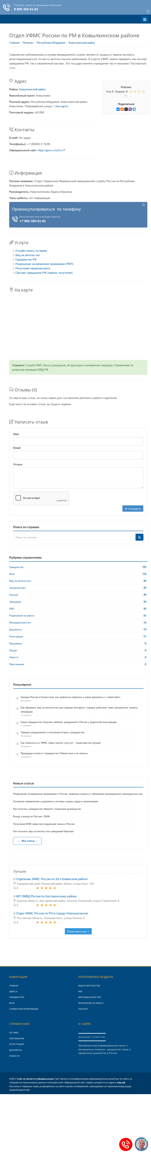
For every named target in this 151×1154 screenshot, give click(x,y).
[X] (126, 109)
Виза (12, 1002)
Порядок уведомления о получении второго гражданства (52, 732)
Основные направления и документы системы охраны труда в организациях (55, 801)
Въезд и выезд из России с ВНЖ (31, 816)
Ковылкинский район (82, 42)
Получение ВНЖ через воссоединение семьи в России (43, 824)
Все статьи (28, 840)
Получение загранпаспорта (32, 268)
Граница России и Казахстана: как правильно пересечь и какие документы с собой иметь (70, 697)
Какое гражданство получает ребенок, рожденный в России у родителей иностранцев (69, 722)
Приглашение (16, 1038)
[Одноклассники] (122, 109)
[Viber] (130, 109)
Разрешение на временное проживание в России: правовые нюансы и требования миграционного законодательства (78, 793)
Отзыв (17, 464)
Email (16, 448)
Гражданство (16, 997)
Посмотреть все (77, 931)
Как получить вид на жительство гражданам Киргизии (43, 831)
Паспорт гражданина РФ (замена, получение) (44, 272)
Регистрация (16, 1044)
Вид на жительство (27, 255)
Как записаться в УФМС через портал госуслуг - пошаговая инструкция (61, 742)
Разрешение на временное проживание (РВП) (44, 264)
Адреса (13, 991)
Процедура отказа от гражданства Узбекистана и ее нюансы (54, 753)
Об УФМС (14, 1032)
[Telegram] (134, 109)
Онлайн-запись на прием (31, 250)
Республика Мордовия (51, 42)
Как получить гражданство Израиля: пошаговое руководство (47, 809)
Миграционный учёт (89, 997)
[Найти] (139, 537)
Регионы (28, 42)
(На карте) (61, 106)
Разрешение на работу (91, 1002)
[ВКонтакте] (118, 109)
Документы (15, 1049)
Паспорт (83, 1008)
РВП (80, 991)
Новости (14, 1055)
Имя (16, 434)
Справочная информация (23, 1008)
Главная (14, 42)
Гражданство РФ (25, 259)
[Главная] (92, 1037)
